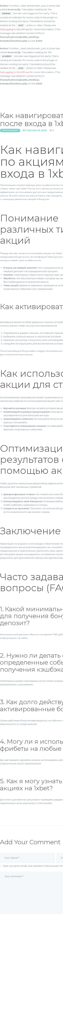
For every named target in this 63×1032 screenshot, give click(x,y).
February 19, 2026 (36, 130)
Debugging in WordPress (14, 29)
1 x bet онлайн (43, 803)
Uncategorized (10, 130)
